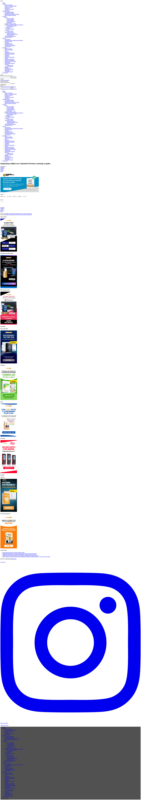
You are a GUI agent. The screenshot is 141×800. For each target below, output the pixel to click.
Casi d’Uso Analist (10, 18)
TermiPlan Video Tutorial (11, 25)
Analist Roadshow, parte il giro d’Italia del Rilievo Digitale (14, 552)
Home (4, 2)
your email (13, 83)
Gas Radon (7, 10)
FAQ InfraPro (9, 22)
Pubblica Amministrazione (10, 63)
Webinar (4, 3)
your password (13, 77)
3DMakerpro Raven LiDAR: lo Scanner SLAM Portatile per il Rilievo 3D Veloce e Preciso (19, 554)
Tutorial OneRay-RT (8, 43)
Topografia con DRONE (9, 12)
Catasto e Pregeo (10, 20)
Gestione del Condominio (10, 60)
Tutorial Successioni (11, 33)
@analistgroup (13, 558)
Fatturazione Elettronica (9, 59)
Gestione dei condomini (9, 9)
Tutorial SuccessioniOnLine (12, 34)
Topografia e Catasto (9, 71)
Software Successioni (9, 44)
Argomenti (5, 47)
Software (4, 16)
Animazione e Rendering (9, 54)
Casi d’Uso (7, 56)
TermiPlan (7, 42)
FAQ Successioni (10, 35)
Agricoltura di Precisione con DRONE (12, 14)
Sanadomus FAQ (10, 65)
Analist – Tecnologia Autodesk (11, 6)
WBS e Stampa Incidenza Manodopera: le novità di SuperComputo (19, 213)
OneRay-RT (7, 30)
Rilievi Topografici (10, 19)
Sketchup (6, 67)
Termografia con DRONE (9, 13)
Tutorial (4, 38)
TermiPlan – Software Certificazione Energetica (14, 24)
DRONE (6, 58)
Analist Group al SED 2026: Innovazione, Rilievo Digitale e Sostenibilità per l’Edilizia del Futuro (21, 555)
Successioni (7, 8)
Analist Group (5, 72)
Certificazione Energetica (9, 57)
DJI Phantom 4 (8, 46)
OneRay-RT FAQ (10, 31)
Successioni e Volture (9, 32)
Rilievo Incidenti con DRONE (10, 15)
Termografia (7, 70)
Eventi (6, 50)
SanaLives (7, 64)
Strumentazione (8, 68)
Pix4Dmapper (7, 27)
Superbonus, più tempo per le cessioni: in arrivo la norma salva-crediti (18, 214)
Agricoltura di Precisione (9, 52)
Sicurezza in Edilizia (9, 66)
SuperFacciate (7, 39)
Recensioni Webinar (9, 4)
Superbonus (7, 51)
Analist (6, 17)
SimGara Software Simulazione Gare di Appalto (14, 40)
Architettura (7, 55)
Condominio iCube (8, 41)
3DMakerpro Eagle (8, 48)
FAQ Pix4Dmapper (10, 28)
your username (13, 76)
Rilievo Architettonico (11, 21)
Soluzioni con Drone (9, 7)
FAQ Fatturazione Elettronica (10, 36)
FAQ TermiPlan (10, 26)
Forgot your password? (4, 80)
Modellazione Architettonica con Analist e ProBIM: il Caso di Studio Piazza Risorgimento (20, 553)
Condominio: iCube (8, 37)
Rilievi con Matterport (9, 49)
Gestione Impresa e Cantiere (10, 23)
